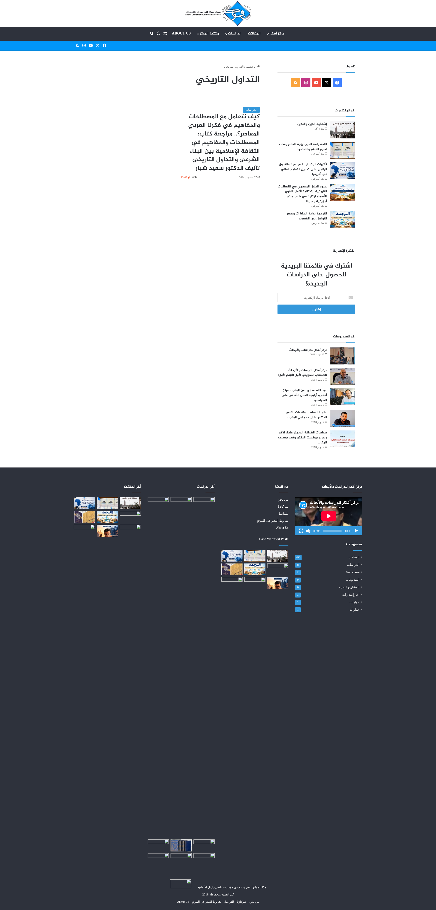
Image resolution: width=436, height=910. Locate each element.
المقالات (254, 34)
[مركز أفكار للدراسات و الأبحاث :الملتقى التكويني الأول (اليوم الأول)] (342, 376)
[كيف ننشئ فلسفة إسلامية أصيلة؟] (181, 859)
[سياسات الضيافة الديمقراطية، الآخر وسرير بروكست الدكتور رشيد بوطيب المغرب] (342, 438)
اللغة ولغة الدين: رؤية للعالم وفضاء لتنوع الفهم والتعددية (303, 147)
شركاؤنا (283, 506)
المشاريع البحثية (349, 587)
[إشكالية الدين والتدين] (342, 129)
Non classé (352, 572)
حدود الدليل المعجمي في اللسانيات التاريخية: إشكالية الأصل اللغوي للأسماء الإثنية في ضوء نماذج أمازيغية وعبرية (302, 194)
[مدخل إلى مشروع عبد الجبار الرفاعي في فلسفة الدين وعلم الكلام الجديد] (232, 569)
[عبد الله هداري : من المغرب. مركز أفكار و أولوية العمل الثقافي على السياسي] (342, 396)
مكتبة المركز (209, 34)
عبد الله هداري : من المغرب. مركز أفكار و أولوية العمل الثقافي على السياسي (304, 395)
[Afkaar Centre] (218, 13)
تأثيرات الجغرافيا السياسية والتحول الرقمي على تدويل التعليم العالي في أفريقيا (303, 169)
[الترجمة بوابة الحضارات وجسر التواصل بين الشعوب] (342, 219)
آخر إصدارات (350, 594)
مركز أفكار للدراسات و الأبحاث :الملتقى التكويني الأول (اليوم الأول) (302, 373)
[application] (328, 516)
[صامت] (308, 531)
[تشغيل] (356, 531)
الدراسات (234, 34)
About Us (181, 34)
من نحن (283, 499)
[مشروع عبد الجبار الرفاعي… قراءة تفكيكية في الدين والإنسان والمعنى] (232, 583)
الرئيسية (251, 66)
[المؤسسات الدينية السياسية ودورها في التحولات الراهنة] (181, 667)
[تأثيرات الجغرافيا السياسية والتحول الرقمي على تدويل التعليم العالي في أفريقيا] (342, 170)
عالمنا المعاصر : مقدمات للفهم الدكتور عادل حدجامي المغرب (306, 415)
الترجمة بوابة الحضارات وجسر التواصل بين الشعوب (307, 216)
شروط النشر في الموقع (272, 520)
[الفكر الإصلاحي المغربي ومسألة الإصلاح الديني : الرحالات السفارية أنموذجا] (158, 859)
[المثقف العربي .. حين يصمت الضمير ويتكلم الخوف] (277, 583)
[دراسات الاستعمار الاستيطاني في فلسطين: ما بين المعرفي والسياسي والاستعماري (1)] (158, 504)
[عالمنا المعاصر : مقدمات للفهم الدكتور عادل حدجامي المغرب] (342, 418)
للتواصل (283, 513)
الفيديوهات (352, 579)
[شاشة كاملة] (301, 531)
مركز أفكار (276, 34)
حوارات (354, 602)
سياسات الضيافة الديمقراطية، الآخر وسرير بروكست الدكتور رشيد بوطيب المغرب (302, 437)
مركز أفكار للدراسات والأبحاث (308, 350)
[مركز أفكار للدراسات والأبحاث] (342, 355)
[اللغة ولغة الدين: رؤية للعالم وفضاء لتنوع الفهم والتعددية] (342, 150)
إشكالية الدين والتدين (312, 124)
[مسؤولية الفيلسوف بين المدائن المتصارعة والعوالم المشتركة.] (204, 503)
